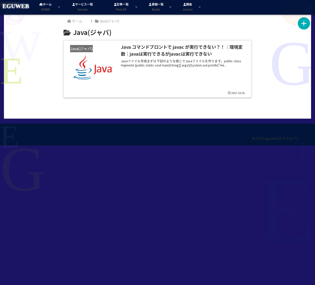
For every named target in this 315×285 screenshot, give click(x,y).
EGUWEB (15, 6)
